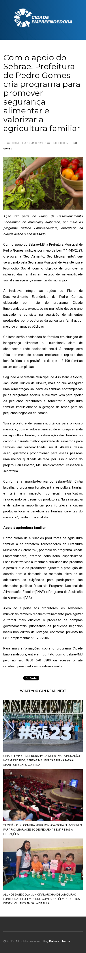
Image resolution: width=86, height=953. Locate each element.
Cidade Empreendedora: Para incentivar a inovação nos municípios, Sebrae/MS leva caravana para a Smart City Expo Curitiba (41, 760)
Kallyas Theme (59, 941)
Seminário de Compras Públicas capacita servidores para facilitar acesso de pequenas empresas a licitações (42, 830)
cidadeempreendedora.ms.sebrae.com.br (32, 666)
